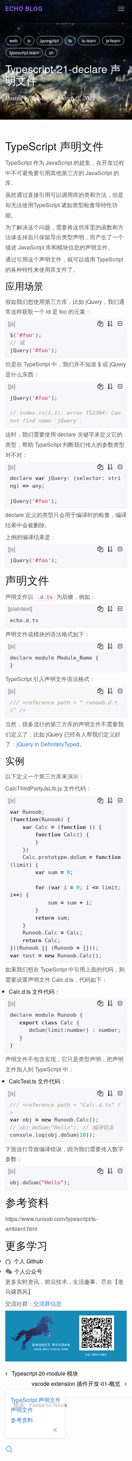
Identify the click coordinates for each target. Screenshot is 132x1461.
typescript (49, 40)
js (29, 40)
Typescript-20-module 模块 (42, 1373)
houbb (40, 98)
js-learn (113, 40)
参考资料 (22, 1420)
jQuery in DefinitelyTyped (48, 744)
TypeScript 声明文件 (35, 1400)
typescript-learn (24, 52)
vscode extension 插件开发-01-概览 (78, 1383)
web (14, 40)
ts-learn (89, 40)
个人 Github (27, 1261)
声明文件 (22, 1410)
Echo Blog (24, 8)
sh (51, 52)
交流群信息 (47, 1303)
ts (70, 40)
